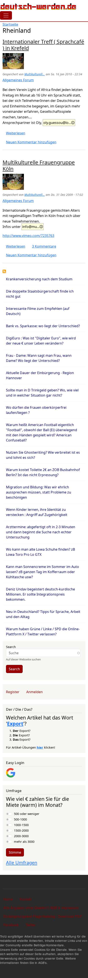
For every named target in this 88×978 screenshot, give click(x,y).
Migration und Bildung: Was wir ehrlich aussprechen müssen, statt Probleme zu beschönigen (38, 492)
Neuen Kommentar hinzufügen (31, 142)
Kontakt (25, 899)
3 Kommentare (44, 246)
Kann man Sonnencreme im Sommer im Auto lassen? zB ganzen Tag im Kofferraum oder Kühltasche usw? (42, 571)
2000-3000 (21, 836)
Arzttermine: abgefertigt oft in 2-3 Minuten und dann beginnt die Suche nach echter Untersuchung (40, 532)
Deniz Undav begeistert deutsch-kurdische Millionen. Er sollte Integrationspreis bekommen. (40, 594)
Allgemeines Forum (18, 80)
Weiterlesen (15, 133)
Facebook (11, 924)
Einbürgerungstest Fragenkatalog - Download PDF (42, 916)
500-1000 (20, 819)
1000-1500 (21, 825)
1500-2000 (21, 830)
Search (11, 647)
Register (12, 692)
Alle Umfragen (21, 862)
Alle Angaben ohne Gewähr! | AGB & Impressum (41, 907)
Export (15, 723)
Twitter (31, 924)
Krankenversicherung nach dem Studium (39, 279)
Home (8, 899)
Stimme (15, 852)
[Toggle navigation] (6, 15)
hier (40, 747)
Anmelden (34, 692)
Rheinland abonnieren (4, 271)
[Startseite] (38, 6)
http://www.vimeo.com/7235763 (28, 235)
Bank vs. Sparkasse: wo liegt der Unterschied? (43, 326)
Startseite (10, 24)
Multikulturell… (34, 74)
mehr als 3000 (24, 841)
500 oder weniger (26, 814)
